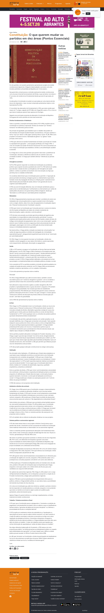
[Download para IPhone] (76, 604)
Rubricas (77, 583)
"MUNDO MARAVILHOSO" (38, 586)
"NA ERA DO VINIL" (36, 589)
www (80, 85)
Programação (78, 576)
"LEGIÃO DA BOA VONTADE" (57, 598)
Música (49, 3)
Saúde (30, 9)
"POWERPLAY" (54, 589)
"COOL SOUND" (35, 579)
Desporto (36, 9)
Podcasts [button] (40, 3)
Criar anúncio (78, 599)
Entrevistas (67, 9)
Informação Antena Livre (80, 580)
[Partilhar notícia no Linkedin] (25, 42)
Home (11, 32)
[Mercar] (84, 41)
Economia (53, 9)
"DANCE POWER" (54, 579)
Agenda (67, 3)
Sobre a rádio (29, 3)
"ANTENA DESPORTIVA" (56, 586)
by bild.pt (84, 610)
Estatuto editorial (14, 580)
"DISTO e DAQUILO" (55, 583)
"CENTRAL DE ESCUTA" (56, 576)
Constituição (14, 558)
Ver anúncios (78, 596)
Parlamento (24, 558)
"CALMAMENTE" (35, 595)
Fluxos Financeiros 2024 (16, 585)
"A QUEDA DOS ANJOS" (56, 592)
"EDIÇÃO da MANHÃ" (36, 576)
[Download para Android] (65, 604)
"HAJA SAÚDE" (35, 598)
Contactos (12, 593)
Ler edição (89, 85)
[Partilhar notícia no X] (23, 42)
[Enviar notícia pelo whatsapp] (26, 42)
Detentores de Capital (15, 583)
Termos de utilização (15, 590)
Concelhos (12, 9)
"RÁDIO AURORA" (35, 583)
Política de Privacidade (15, 588)
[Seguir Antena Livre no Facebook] (10, 596)
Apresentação (13, 577)
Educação (60, 9)
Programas (58, 3)
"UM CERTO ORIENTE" (56, 595)
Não (83, 13)
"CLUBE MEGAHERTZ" (36, 592)
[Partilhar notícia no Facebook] (21, 42)
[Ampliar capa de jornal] (84, 70)
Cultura (42, 9)
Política (47, 9)
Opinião (77, 586)
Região (25, 9)
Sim (88, 13)
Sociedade (19, 9)
